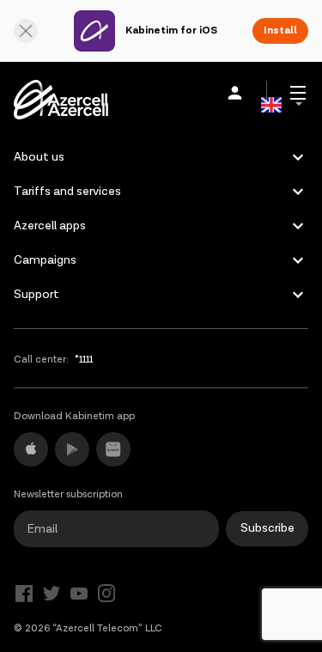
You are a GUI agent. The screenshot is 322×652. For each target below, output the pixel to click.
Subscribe (267, 528)
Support (36, 294)
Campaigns (45, 260)
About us (39, 157)
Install (280, 30)
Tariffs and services (67, 191)
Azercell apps (50, 226)
